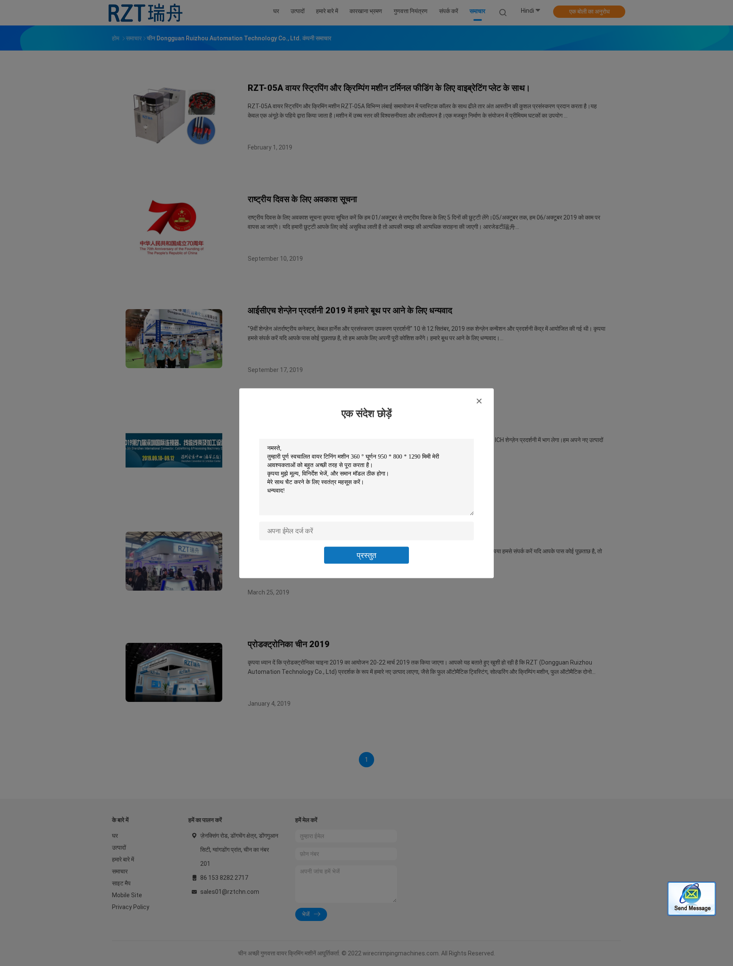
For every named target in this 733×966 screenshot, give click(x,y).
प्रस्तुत (366, 554)
